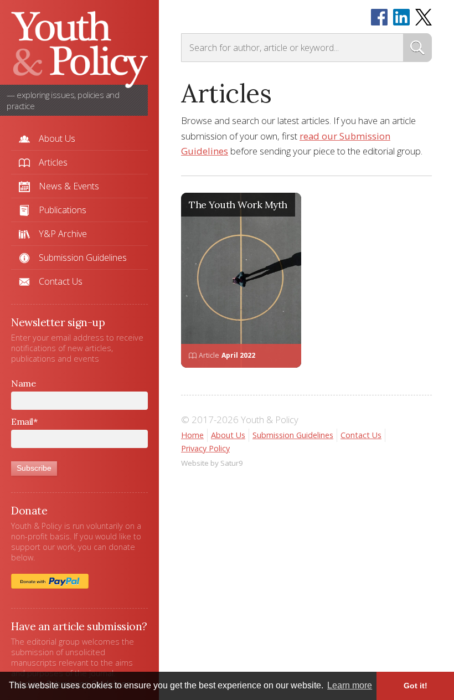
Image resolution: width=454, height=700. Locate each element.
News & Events (69, 186)
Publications (62, 210)
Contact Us (60, 281)
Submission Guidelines (83, 257)
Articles (53, 162)
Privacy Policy (205, 448)
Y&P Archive (63, 234)
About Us (57, 138)
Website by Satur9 (212, 463)
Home (192, 435)
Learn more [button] (349, 685)
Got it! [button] (415, 685)
